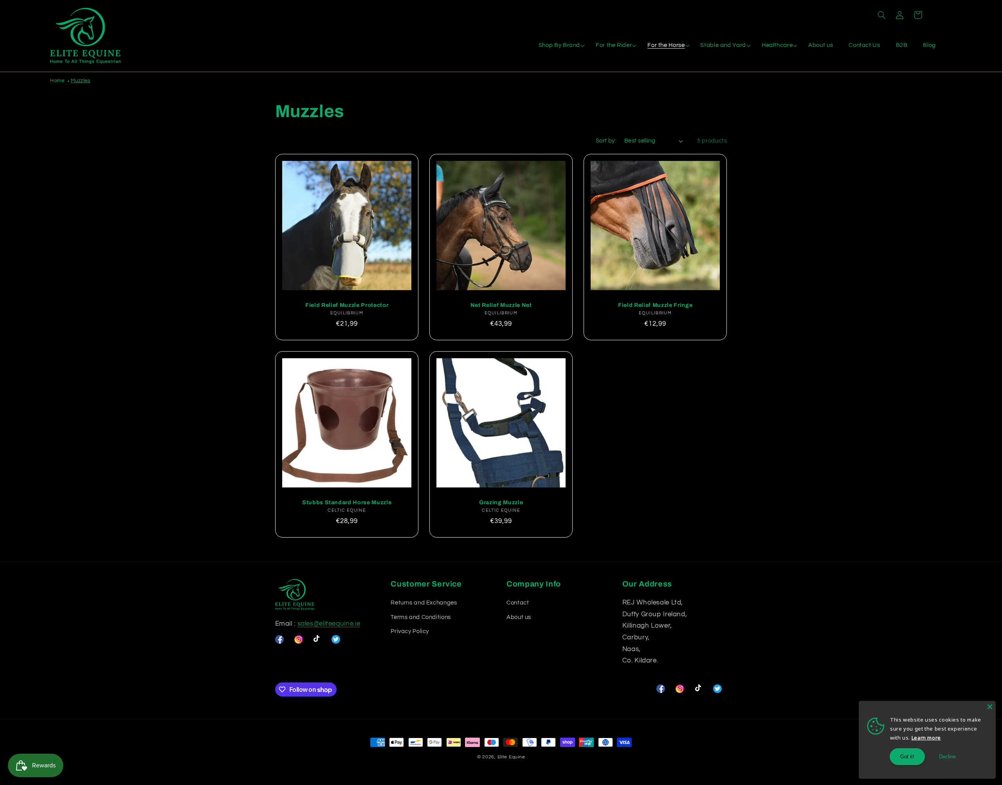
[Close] (990, 707)
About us (518, 617)
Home (57, 80)
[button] (881, 15)
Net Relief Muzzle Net (501, 305)
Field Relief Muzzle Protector (346, 305)
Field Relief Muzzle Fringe (655, 305)
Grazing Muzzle (501, 502)
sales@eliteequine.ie (328, 623)
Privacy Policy (410, 631)
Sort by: (606, 141)
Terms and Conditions (421, 617)
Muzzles (80, 80)
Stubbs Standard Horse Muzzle (346, 502)
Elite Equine (511, 757)
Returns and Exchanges (424, 603)
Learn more (926, 737)
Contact (517, 603)
